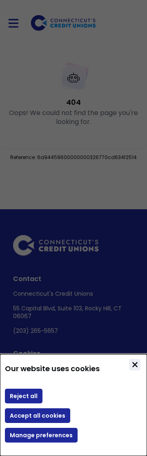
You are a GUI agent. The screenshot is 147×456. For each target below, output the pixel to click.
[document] (73, 405)
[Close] (134, 364)
